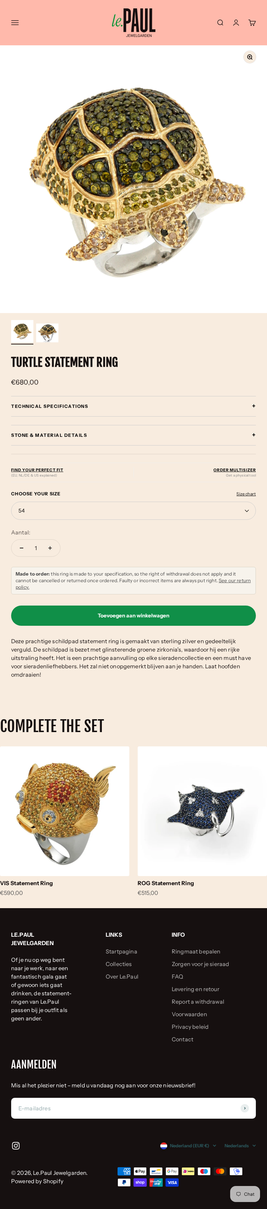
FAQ (177, 976)
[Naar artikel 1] (22, 332)
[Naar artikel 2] (47, 334)
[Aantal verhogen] (50, 548)
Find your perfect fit (37, 469)
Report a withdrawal (198, 1001)
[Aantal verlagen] (21, 548)
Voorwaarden (189, 1014)
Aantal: (20, 532)
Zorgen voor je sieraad (200, 963)
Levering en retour (195, 989)
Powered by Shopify (37, 1181)
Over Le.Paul (122, 976)
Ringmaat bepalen (196, 951)
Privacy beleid (190, 1026)
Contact (182, 1039)
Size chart (246, 493)
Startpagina (121, 951)
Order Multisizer (234, 469)
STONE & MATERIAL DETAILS (133, 435)
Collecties (119, 963)
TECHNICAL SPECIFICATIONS (133, 406)
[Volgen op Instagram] (16, 1145)
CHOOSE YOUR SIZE (36, 493)
